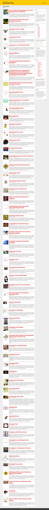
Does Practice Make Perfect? (16, 92)
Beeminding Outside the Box (16, 215)
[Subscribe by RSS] (43, 3)
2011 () (39, 26)
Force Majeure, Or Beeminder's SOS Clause (20, 448)
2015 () (39, 29)
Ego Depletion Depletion (15, 124)
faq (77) (38, 68)
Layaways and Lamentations (16, 380)
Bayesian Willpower (14, 53)
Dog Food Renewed (14, 416)
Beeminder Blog (8, 3)
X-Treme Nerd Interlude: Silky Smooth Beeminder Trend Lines (19, 20)
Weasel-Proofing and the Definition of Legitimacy (19, 197)
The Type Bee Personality (15, 148)
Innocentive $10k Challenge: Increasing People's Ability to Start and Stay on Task (21, 336)
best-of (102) (39, 66)
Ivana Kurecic (14, 93)
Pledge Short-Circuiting (15, 251)
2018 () (39, 31)
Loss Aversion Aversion (15, 37)
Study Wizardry (13, 371)
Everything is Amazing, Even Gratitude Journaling (19, 241)
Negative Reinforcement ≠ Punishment (19, 100)
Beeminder (37, 14)
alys (13, 268)
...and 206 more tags (40, 76)
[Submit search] (36, 10)
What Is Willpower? (14, 116)
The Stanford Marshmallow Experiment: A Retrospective (20, 61)
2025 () (39, 36)
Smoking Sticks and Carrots (16, 132)
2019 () (39, 32)
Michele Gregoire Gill (15, 101)
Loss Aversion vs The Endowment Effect (19, 45)
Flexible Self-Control (14, 354)
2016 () (39, 30)
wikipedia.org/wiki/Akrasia (39, 97)
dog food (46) (39, 75)
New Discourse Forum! (14, 140)
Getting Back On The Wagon (16, 327)
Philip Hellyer (14, 328)
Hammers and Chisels (14, 318)
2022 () (39, 34)
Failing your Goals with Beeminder (18, 275)
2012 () (39, 27)
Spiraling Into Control (14, 173)
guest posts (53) (39, 72)
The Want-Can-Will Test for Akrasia (18, 432)
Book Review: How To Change (16, 29)
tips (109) (39, 65)
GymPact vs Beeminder (15, 302)
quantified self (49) (40, 74)
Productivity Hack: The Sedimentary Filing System (20, 482)
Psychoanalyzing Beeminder (16, 108)
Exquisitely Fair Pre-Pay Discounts (17, 189)
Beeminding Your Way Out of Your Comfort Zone (21, 156)
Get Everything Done (14, 388)
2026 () (39, 37)
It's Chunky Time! (13, 424)
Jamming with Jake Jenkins (16, 396)
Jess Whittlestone (15, 157)
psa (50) (39, 73)
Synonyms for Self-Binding (16, 310)
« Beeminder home (5, 1)
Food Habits (12, 491)
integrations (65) (39, 71)
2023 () (39, 35)
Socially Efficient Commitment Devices (19, 223)
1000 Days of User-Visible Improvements (19, 165)
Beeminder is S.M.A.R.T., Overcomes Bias (19, 284)
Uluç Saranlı (14, 22)
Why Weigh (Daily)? (14, 363)
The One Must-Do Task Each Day (17, 267)
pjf (13, 276)
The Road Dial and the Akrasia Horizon (19, 440)
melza (14, 364)
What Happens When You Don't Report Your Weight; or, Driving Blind (20, 472)
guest (13, 346)
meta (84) (39, 67)
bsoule (14, 417)
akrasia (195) (39, 63)
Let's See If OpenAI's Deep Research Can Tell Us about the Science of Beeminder (21, 10)
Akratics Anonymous (14, 456)
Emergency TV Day (13, 259)
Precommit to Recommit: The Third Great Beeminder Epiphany (19, 232)
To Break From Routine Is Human (17, 181)
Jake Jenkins (14, 397)
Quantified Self (13, 407)
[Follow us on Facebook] (45, 3)
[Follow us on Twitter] (44, 3)
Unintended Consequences (16, 464)
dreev (13, 30)
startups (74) (39, 69)
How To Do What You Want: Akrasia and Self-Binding (20, 499)
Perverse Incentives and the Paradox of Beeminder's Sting (19, 293)
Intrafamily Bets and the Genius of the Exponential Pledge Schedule (19, 207)
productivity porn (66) (40, 70)
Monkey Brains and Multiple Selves (18, 345)
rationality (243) (39, 62)
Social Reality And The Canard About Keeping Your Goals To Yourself (20, 83)
